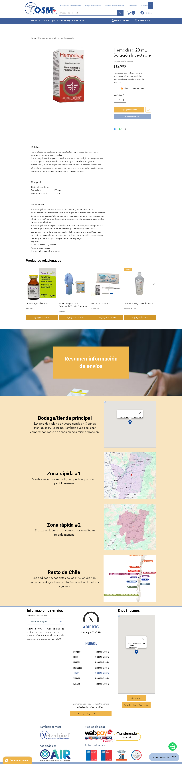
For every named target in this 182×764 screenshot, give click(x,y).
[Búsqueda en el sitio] (120, 12)
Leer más (117, 82)
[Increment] (124, 99)
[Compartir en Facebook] (115, 129)
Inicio (33, 38)
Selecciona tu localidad (37, 616)
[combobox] (45, 621)
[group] (91, 294)
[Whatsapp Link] (172, 746)
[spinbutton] (120, 99)
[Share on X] (125, 129)
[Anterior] (28, 283)
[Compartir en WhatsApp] (120, 129)
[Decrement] (116, 99)
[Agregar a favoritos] (148, 109)
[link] (131, 13)
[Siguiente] (154, 283)
